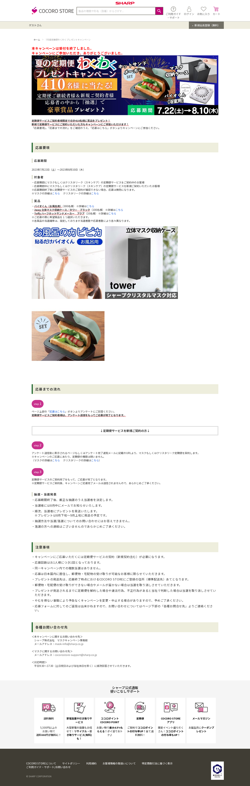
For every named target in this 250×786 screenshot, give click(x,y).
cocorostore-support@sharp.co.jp (76, 655)
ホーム (37, 39)
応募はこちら (57, 411)
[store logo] (52, 12)
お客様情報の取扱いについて (119, 763)
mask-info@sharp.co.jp (69, 644)
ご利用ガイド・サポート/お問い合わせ (48, 767)
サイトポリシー (71, 763)
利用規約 (91, 763)
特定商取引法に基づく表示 (157, 763)
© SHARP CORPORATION (38, 776)
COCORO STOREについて (41, 763)
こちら (56, 193)
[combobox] (120, 11)
